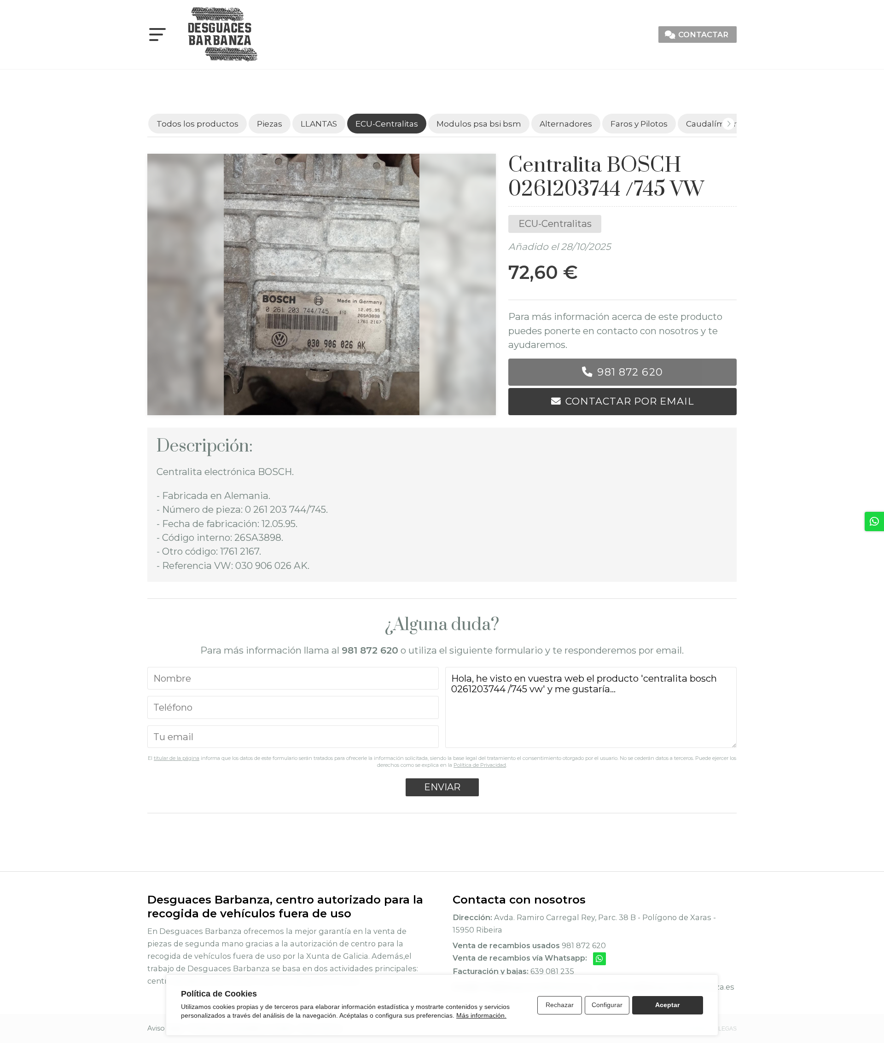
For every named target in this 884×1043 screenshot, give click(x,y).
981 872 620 (630, 371)
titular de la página (176, 758)
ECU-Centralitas (555, 223)
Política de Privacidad (480, 765)
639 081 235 (552, 971)
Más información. (481, 1015)
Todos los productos (197, 123)
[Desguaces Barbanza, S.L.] (222, 34)
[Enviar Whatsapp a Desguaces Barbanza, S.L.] (599, 958)
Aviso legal (165, 1028)
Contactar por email (629, 401)
